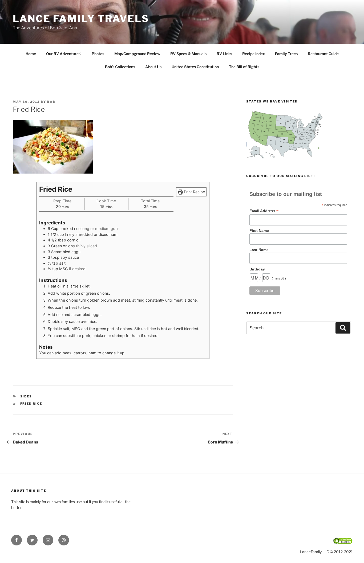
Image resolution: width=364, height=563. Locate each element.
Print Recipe (194, 192)
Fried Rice (31, 403)
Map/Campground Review (137, 53)
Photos (98, 53)
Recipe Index (253, 53)
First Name (259, 230)
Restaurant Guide (323, 53)
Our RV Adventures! (64, 53)
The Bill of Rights (244, 66)
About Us (153, 66)
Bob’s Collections (120, 66)
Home (31, 53)
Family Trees (286, 53)
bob (51, 102)
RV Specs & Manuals (188, 53)
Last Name (259, 250)
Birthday (257, 269)
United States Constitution (195, 66)
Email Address (263, 210)
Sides (26, 396)
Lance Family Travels (81, 18)
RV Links (224, 53)
